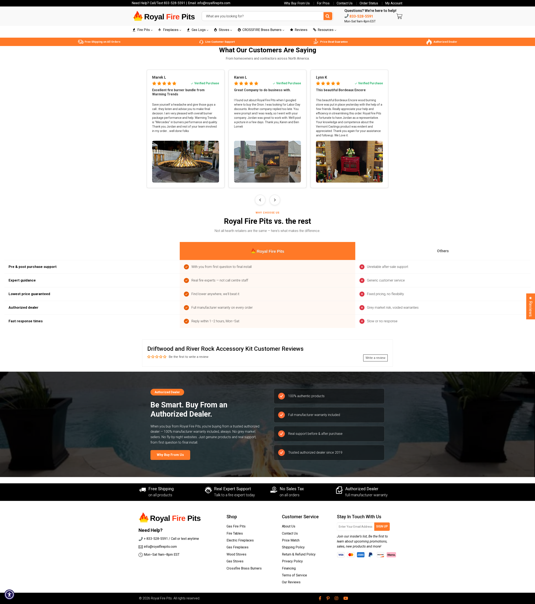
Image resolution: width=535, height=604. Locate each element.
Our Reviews (291, 582)
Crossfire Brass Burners (244, 568)
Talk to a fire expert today (234, 495)
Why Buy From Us (297, 3)
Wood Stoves (236, 554)
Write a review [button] (375, 358)
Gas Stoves (235, 561)
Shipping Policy (293, 547)
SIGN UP (382, 526)
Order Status (369, 3)
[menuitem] (142, 30)
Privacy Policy (292, 561)
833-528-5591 (361, 16)
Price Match (290, 540)
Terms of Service (294, 575)
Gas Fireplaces (237, 547)
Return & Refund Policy (299, 554)
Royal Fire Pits (161, 598)
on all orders (289, 495)
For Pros (323, 3)
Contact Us (345, 3)
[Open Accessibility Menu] (9, 594)
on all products (160, 495)
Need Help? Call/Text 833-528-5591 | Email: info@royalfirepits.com (181, 3)
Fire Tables (235, 533)
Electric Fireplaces (240, 540)
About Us (288, 526)
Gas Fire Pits (236, 526)
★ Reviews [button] (530, 306)
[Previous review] (260, 200)
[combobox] (267, 16)
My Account (393, 3)
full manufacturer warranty (366, 495)
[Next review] (275, 200)
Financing (289, 568)
